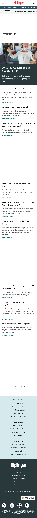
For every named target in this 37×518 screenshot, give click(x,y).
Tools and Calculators (18, 454)
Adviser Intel (18, 451)
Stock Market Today (18, 444)
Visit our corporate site (28, 511)
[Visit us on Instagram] (19, 505)
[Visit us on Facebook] (12, 505)
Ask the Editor (18, 435)
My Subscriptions (19, 410)
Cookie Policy (18, 485)
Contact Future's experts (18, 475)
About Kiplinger (18, 426)
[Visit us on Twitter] (4, 505)
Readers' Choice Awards (18, 429)
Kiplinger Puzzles (18, 432)
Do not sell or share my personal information (18, 491)
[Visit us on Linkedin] (27, 505)
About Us (18, 472)
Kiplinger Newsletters (18, 416)
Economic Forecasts (18, 448)
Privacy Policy (18, 482)
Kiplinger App (18, 413)
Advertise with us (18, 488)
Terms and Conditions (18, 478)
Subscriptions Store (18, 407)
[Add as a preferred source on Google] (28, 498)
